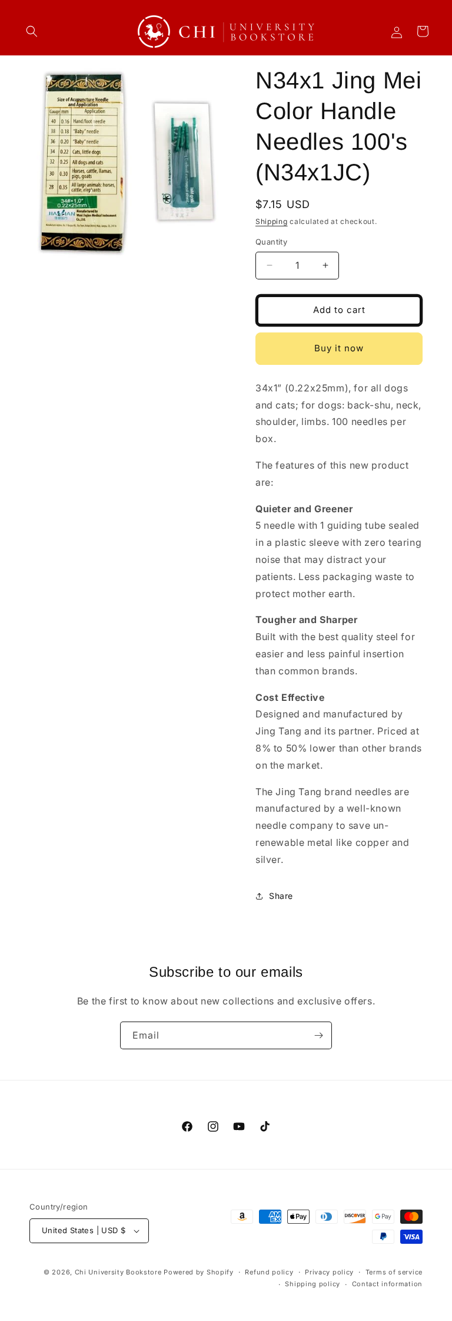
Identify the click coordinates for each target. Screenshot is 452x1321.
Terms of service (394, 1272)
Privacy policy (329, 1272)
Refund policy (269, 1272)
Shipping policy (312, 1284)
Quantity (271, 241)
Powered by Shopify (199, 1272)
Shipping (271, 221)
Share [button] (281, 896)
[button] (32, 31)
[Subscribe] (318, 1035)
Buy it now (339, 348)
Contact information (387, 1284)
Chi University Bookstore (118, 1272)
